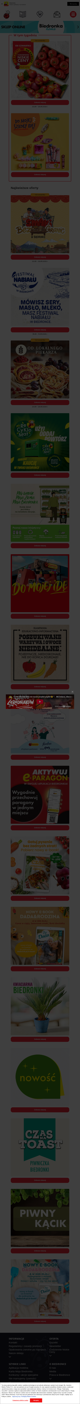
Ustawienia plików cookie (20, 1400)
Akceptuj (36, 1400)
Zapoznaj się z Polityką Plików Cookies (24, 1396)
